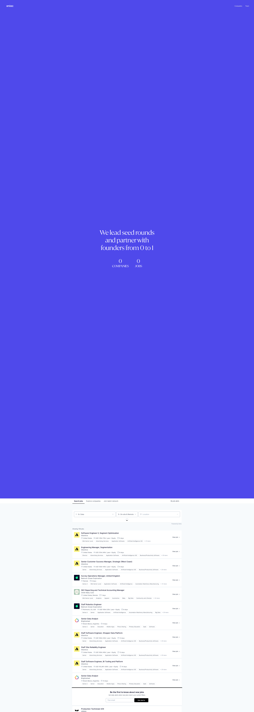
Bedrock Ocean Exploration (91, 578)
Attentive (84, 536)
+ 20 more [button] (164, 555)
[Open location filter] (177, 514)
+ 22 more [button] (156, 598)
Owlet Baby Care (87, 593)
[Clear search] (113, 514)
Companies (238, 6)
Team (247, 6)
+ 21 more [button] (147, 541)
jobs (78, 501)
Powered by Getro (177, 524)
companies (93, 501)
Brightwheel (85, 621)
